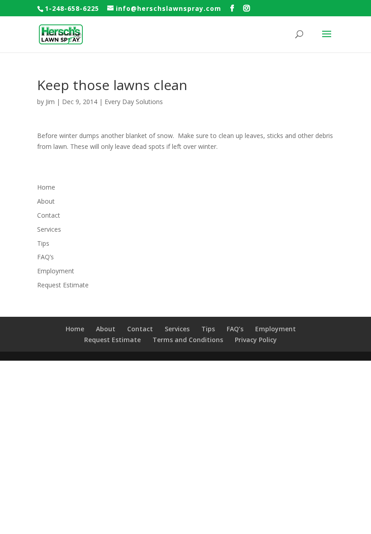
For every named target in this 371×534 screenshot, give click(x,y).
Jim (50, 101)
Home (46, 187)
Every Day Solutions (134, 101)
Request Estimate (63, 285)
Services (49, 229)
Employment (55, 271)
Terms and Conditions (187, 339)
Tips (43, 243)
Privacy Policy (256, 339)
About (46, 201)
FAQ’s (45, 257)
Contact (48, 215)
